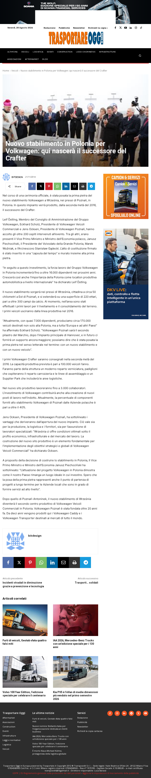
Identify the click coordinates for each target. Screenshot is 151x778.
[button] (140, 55)
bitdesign (17, 177)
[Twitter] (120, 27)
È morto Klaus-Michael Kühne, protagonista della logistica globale (49, 752)
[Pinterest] (49, 186)
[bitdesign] (7, 177)
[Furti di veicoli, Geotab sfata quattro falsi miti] (25, 620)
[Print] (83, 186)
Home (6, 70)
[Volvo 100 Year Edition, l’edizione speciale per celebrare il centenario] (25, 672)
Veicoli (14, 70)
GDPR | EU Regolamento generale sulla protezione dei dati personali (47, 773)
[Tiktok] (141, 27)
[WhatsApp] (57, 186)
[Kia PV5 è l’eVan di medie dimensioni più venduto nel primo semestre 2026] (75, 672)
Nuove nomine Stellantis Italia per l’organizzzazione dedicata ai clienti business (49, 729)
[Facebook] (115, 27)
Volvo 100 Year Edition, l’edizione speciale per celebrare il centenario (50, 745)
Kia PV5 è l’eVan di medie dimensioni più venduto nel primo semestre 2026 (75, 695)
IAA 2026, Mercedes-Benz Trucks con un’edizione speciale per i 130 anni (73, 644)
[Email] (74, 186)
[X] (40, 186)
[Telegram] (91, 186)
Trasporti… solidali (86, 582)
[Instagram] (135, 27)
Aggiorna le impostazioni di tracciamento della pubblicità (110, 773)
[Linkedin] (130, 27)
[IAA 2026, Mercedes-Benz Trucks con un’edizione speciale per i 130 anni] (75, 620)
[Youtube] (125, 27)
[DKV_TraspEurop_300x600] (125, 322)
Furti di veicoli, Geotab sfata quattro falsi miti (52, 720)
